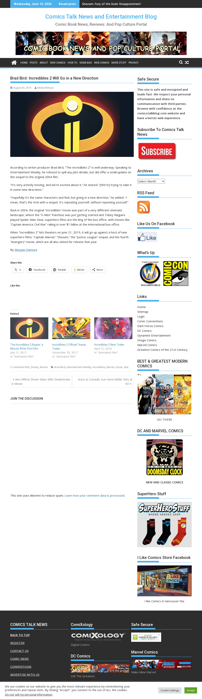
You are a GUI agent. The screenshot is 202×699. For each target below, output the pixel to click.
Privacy (133, 62)
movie (119, 367)
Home (24, 62)
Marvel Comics (147, 345)
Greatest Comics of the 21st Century (162, 350)
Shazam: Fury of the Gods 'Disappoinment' (111, 4)
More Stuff (118, 62)
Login (141, 316)
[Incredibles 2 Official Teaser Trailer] (71, 328)
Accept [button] (191, 690)
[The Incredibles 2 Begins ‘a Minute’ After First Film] (29, 328)
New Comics (57, 62)
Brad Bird (59, 367)
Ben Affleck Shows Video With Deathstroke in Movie (41, 381)
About (44, 62)
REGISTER (17, 643)
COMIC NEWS (19, 659)
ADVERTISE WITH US (24, 674)
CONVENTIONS (20, 667)
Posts (33, 62)
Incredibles (99, 367)
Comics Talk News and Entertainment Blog (101, 16)
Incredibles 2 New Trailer (109, 344)
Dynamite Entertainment (154, 335)
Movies (44, 367)
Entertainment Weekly (79, 367)
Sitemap (142, 312)
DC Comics (144, 331)
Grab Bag (85, 62)
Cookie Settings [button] (170, 690)
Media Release (45, 87)
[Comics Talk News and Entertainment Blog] (14, 62)
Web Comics (101, 62)
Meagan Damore (26, 250)
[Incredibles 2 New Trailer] (113, 328)
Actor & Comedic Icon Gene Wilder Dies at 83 (105, 381)
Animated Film (21, 367)
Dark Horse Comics (150, 326)
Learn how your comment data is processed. (95, 495)
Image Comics (146, 340)
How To (72, 62)
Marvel (110, 367)
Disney (34, 367)
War (126, 367)
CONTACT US (19, 651)
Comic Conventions (150, 321)
